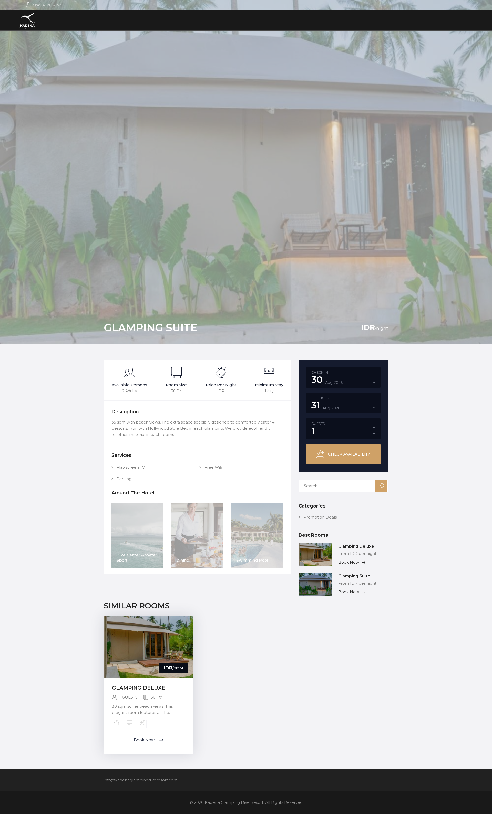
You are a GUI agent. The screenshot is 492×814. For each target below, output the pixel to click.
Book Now (348, 562)
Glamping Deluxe (356, 546)
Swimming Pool (252, 560)
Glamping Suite (354, 576)
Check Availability (349, 454)
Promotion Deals (320, 517)
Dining (182, 560)
